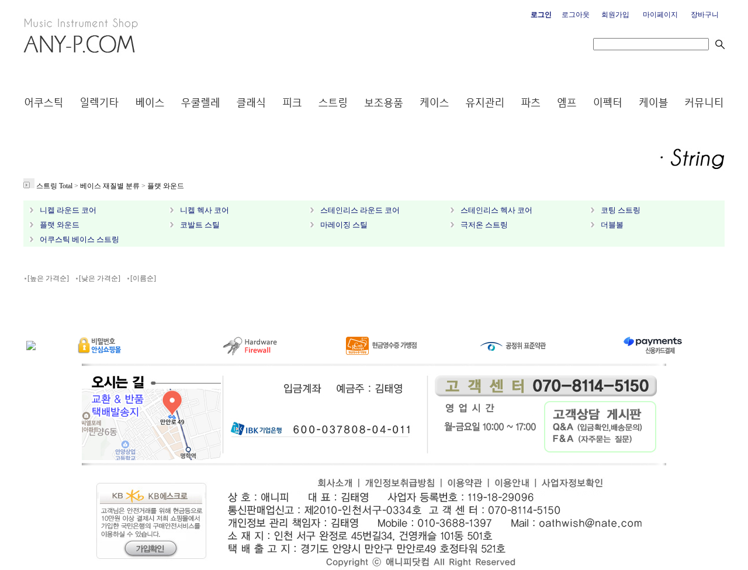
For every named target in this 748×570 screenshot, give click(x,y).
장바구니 (705, 15)
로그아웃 (576, 15)
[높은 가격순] (48, 278)
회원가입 (615, 15)
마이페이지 (660, 15)
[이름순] (143, 278)
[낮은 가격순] (99, 278)
